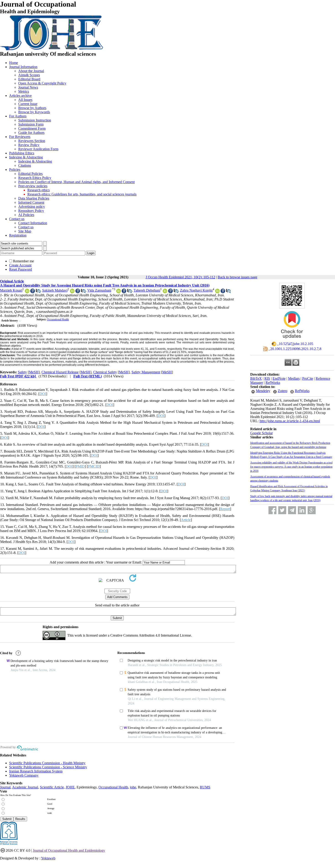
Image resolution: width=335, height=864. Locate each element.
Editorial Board (29, 79)
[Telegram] (292, 510)
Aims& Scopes (29, 75)
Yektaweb (48, 858)
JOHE (70, 787)
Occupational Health (58, 319)
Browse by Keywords (34, 112)
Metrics (23, 91)
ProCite (307, 378)
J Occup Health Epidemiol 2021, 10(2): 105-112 (180, 277)
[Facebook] (272, 510)
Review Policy (28, 145)
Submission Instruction (34, 120)
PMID (80, 466)
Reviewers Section (31, 141)
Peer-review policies (32, 186)
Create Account (20, 265)
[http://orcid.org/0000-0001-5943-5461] (165, 292)
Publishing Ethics (21, 153)
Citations (24, 165)
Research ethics (38, 190)
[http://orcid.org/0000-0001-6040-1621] (217, 292)
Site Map (24, 231)
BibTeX (256, 378)
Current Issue (27, 104)
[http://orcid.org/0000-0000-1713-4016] (118, 292)
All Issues (25, 100)
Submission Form (31, 124)
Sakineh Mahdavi (54, 290)
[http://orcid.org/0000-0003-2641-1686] (27, 292)
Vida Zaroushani (99, 290)
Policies (14, 169)
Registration (17, 235)
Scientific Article (52, 787)
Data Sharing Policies (33, 198)
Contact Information (32, 223)
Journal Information (23, 67)
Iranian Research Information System (35, 771)
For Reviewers (19, 137)
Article (186, 520)
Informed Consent (31, 202)
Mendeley (263, 391)
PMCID (94, 466)
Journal (5, 787)
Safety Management (145, 372)
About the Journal (31, 71)
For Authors (17, 116)
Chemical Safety (105, 372)
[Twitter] (282, 510)
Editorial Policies (30, 174)
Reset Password (20, 269)
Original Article (12, 281)
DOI (42, 394)
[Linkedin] (302, 510)
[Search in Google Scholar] (32, 292)
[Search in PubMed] (38, 292)
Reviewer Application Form (38, 149)
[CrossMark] (292, 340)
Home (13, 63)
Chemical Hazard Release (60, 372)
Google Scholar (261, 433)
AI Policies (26, 215)
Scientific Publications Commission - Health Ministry (47, 763)
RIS (267, 378)
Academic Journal (25, 787)
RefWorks (272, 383)
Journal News (28, 87)
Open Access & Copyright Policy (42, 83)
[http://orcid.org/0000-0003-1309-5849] (72, 292)
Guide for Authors (31, 132)
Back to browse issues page (237, 277)
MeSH (34, 372)
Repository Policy (31, 211)
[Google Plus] (312, 510)
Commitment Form (32, 128)
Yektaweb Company (24, 775)
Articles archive (20, 95)
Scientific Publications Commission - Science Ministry (48, 767)
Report (225, 509)
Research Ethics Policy (34, 178)
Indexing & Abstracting (26, 157)
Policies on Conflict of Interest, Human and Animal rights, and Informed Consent (76, 182)
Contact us (16, 219)
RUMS (205, 787)
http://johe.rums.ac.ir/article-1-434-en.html (290, 421)
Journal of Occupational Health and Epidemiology (69, 850)
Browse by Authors (32, 108)
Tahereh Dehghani (147, 290)
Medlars (294, 378)
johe (133, 787)
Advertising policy (31, 206)
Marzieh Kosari (11, 290)
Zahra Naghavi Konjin (196, 290)
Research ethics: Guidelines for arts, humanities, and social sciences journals (82, 194)
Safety (22, 372)
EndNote (279, 378)
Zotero (282, 391)
